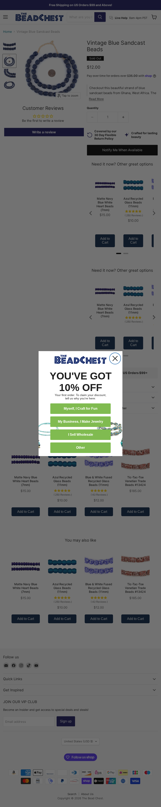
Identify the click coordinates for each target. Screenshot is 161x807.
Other (80, 447)
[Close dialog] (115, 358)
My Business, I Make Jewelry (80, 421)
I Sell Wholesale (80, 434)
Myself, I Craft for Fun (80, 408)
